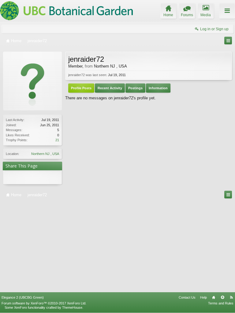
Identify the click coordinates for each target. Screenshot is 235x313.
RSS (231, 297)
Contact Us (187, 297)
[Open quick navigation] (228, 40)
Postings (135, 88)
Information (158, 88)
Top (222, 297)
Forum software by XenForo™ (44, 303)
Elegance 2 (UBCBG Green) (23, 297)
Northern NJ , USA (45, 154)
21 (57, 140)
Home (213, 297)
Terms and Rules (220, 303)
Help (203, 297)
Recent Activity (110, 88)
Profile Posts (81, 88)
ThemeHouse (72, 307)
